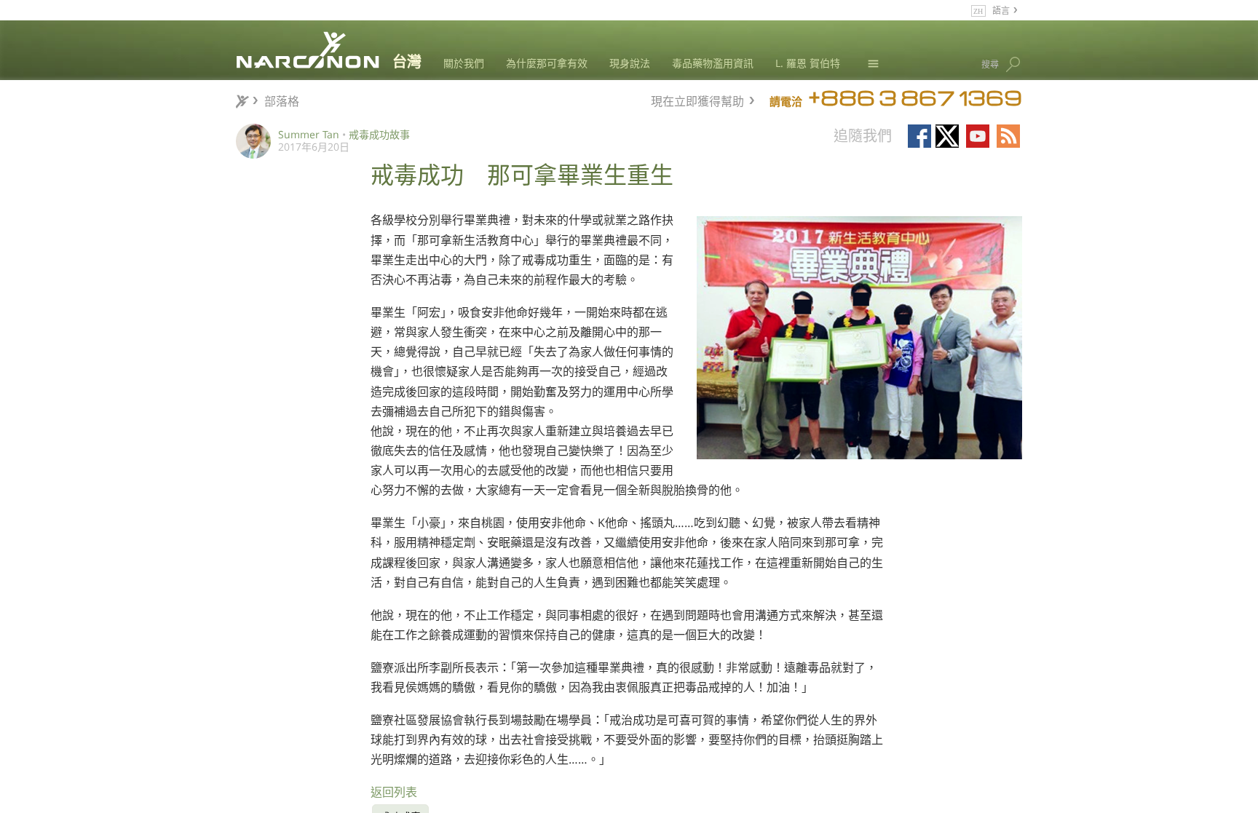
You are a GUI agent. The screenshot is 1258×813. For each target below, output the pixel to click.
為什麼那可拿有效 (547, 63)
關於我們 (463, 63)
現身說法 (629, 63)
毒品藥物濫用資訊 (712, 63)
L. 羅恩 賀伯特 (807, 63)
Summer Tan (308, 134)
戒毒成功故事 (379, 134)
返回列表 (394, 792)
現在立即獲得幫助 (697, 99)
